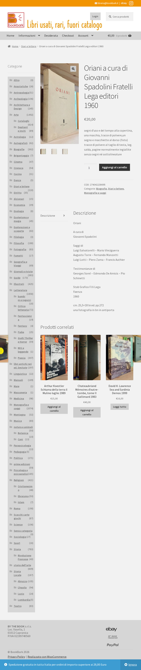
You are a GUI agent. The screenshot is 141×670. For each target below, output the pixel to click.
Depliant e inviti (23, 129)
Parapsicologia (22, 445)
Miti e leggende (23, 349)
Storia (17, 549)
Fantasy (22, 325)
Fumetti (18, 255)
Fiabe (21, 332)
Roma (17, 508)
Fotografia (20, 249)
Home (10, 35)
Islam (21, 502)
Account (83, 35)
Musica (18, 420)
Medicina (19, 398)
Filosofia (19, 243)
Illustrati (19, 284)
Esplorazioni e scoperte (22, 229)
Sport (17, 543)
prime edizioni (22, 464)
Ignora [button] (132, 664)
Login (95, 16)
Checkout (68, 35)
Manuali (18, 380)
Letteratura (20, 290)
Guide (17, 277)
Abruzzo (22, 581)
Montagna (20, 414)
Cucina (18, 174)
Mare (16, 386)
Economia (19, 205)
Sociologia (20, 536)
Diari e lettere (28, 46)
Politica (18, 458)
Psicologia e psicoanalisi (21, 472)
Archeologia (21, 98)
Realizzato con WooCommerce (47, 656)
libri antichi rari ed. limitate (23, 365)
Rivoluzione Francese (24, 557)
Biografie (101, 188)
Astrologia (20, 137)
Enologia (19, 211)
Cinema (18, 161)
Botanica (23, 433)
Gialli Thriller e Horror (25, 339)
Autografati (21, 143)
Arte (16, 114)
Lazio (21, 593)
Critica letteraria (23, 307)
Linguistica (20, 373)
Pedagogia (20, 451)
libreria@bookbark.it (107, 3)
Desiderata (51, 35)
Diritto (17, 192)
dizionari (19, 199)
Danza (17, 180)
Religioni (19, 480)
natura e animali (23, 427)
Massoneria (20, 392)
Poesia (22, 358)
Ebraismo (23, 496)
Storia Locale (17, 573)
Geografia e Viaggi (20, 263)
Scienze (18, 524)
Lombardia (24, 599)
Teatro (17, 606)
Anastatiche (21, 86)
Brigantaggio (21, 155)
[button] (73, 69)
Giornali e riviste (23, 271)
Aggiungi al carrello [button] (54, 409)
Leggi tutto (119, 406)
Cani (20, 439)
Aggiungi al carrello (114, 167)
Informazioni (27, 35)
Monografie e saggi (95, 192)
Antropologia (21, 92)
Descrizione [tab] (47, 215)
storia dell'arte (22, 565)
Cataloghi (23, 121)
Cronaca (18, 168)
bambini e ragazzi (24, 298)
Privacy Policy (16, 656)
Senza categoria (23, 530)
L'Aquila (22, 587)
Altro (16, 80)
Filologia (19, 237)
